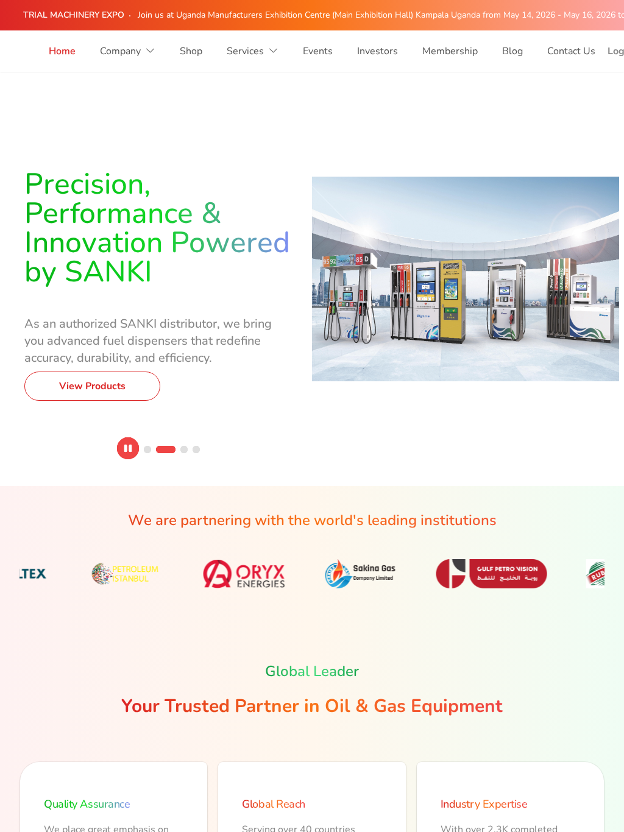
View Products (92, 348)
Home (62, 51)
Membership (450, 51)
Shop (191, 51)
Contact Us (571, 51)
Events (318, 51)
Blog (512, 51)
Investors (377, 51)
